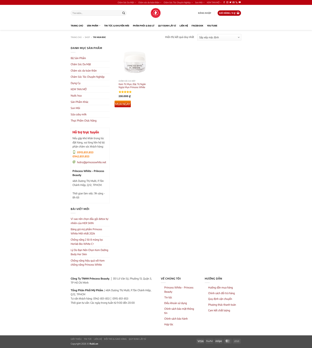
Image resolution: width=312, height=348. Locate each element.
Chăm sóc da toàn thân (148, 2)
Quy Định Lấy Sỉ (167, 25)
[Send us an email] (233, 2)
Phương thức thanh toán (222, 304)
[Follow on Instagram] (227, 2)
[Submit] (123, 13)
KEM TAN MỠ (213, 2)
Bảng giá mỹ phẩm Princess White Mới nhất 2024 (86, 231)
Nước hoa (76, 95)
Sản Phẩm (92, 25)
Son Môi (198, 2)
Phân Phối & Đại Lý (144, 25)
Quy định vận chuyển (220, 298)
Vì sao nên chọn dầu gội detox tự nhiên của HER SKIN (89, 221)
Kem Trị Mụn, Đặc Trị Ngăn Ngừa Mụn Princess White (132, 86)
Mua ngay (122, 104)
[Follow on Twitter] (230, 2)
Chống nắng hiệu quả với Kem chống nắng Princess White (88, 262)
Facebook (197, 25)
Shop (87, 37)
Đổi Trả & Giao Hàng (115, 339)
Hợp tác (168, 324)
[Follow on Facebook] (224, 2)
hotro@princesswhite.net (91, 162)
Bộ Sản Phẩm (78, 58)
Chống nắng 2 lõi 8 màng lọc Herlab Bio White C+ (87, 241)
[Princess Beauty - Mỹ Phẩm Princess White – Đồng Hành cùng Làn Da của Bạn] (156, 13)
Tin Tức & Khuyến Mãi (116, 25)
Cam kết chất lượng (219, 310)
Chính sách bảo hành (176, 318)
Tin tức (168, 297)
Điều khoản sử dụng (175, 303)
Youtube (212, 25)
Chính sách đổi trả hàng (221, 293)
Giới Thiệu (76, 339)
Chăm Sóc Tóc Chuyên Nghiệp (177, 2)
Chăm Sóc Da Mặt (126, 2)
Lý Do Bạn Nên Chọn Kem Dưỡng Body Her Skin (89, 252)
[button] (204, 13)
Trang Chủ (77, 25)
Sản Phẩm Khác (79, 102)
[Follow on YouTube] (240, 2)
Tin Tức (88, 339)
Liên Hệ (184, 25)
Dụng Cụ (75, 83)
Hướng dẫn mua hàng (220, 287)
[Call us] (237, 2)
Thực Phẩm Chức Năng (84, 120)
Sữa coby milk (78, 114)
